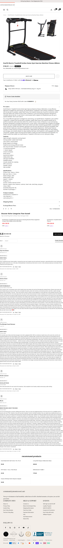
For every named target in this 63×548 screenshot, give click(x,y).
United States (12, 540)
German (35, 540)
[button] (57, 76)
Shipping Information (28, 508)
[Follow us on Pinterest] (19, 527)
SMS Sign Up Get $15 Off (49, 504)
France (28, 540)
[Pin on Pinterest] (5, 208)
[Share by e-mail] (11, 208)
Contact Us (26, 504)
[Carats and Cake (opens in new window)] (13, 534)
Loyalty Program (47, 506)
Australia (41, 540)
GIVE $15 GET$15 (47, 508)
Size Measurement (27, 516)
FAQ (24, 514)
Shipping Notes (8, 202)
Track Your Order (27, 510)
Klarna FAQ (26, 518)
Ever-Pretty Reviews (8, 510)
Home (4, 15)
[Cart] (59, 10)
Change (56, 86)
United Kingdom (21, 540)
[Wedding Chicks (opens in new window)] (6, 534)
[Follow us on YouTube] (23, 527)
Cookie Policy (6, 508)
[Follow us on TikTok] (28, 527)
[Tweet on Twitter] (8, 208)
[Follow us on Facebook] (5, 527)
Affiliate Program (47, 514)
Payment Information (28, 512)
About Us (5, 504)
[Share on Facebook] (3, 208)
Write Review (58, 234)
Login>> (6, 225)
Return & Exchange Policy (29, 506)
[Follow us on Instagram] (14, 527)
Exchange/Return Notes (9, 205)
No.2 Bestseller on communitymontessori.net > (16, 68)
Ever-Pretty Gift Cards (48, 512)
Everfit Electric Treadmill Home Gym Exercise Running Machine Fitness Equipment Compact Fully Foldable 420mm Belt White (20, 220)
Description (6, 106)
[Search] (7, 10)
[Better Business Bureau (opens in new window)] (42, 534)
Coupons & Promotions (49, 510)
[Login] (51, 10)
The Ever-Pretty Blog (8, 512)
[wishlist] (55, 10)
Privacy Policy (6, 506)
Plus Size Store (48, 540)
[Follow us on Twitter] (10, 527)
